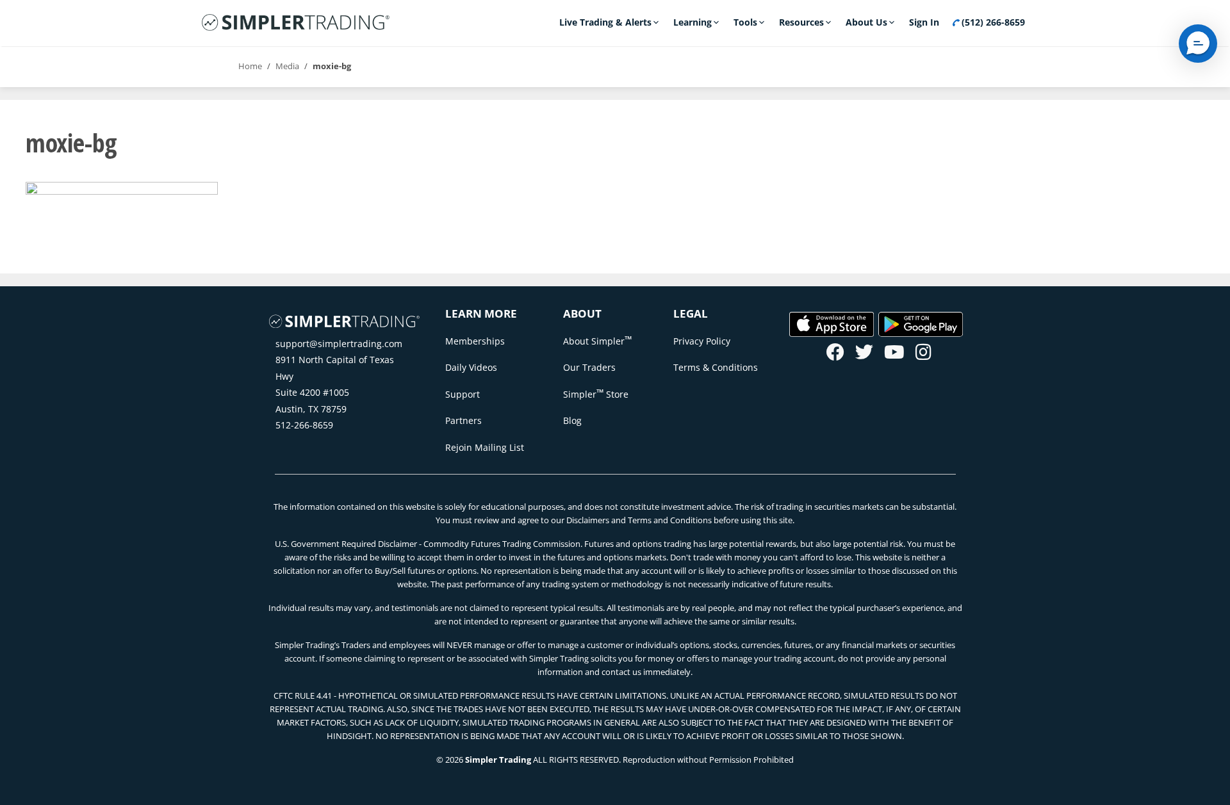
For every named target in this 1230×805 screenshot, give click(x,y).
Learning (692, 22)
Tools (745, 22)
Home (250, 66)
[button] (1198, 43)
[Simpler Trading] (296, 23)
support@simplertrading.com (338, 343)
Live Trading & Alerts (605, 22)
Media (287, 66)
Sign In (924, 22)
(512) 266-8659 (992, 22)
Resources (801, 22)
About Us (866, 22)
